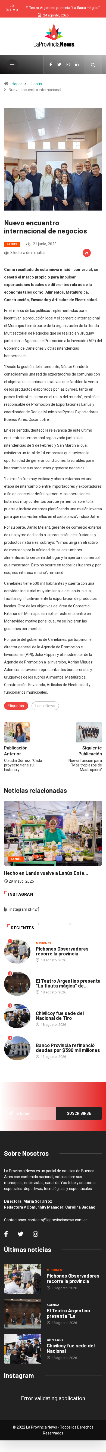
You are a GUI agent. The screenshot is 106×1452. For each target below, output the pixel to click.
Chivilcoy (44, 1008)
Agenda (42, 975)
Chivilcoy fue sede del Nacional (71, 1348)
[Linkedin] (77, 64)
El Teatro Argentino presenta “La (68, 1313)
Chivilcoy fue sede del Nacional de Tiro (60, 1015)
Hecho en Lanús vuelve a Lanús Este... (46, 873)
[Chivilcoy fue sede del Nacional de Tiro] (22, 1348)
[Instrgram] (68, 64)
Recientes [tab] (22, 928)
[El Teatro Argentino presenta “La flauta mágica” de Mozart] (22, 1314)
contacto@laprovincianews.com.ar (57, 1220)
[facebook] (50, 64)
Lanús (37, 84)
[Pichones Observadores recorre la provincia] (22, 1278)
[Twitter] (59, 64)
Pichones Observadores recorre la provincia (62, 951)
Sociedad (44, 1040)
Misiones (44, 943)
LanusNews (45, 706)
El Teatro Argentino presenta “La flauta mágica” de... (68, 983)
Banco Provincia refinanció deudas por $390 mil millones (68, 1047)
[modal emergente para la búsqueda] (93, 64)
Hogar (17, 84)
